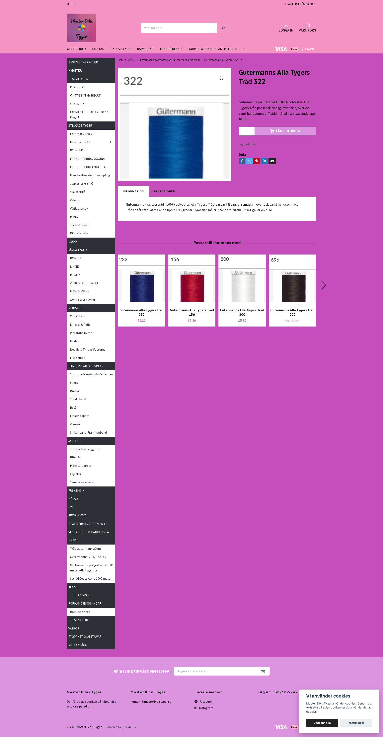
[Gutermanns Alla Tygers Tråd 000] (292, 280)
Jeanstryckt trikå (82, 183)
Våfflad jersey (79, 208)
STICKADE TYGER (80, 125)
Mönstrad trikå (80, 142)
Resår (74, 407)
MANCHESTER (80, 291)
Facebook (205, 701)
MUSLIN (75, 275)
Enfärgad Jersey (81, 134)
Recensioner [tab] (164, 191)
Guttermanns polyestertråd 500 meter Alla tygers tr (92, 567)
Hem (120, 60)
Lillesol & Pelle (80, 325)
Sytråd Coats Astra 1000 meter (91, 578)
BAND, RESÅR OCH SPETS (85, 366)
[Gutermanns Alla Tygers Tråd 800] (242, 280)
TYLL (71, 507)
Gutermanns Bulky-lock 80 (88, 557)
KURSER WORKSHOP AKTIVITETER (213, 49)
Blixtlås (75, 457)
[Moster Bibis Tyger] (81, 28)
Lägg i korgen (288, 131)
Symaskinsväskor (81, 482)
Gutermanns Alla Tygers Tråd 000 (292, 312)
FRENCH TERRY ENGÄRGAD (88, 167)
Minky (74, 217)
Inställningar (356, 722)
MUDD (72, 242)
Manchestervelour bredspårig (90, 175)
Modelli (75, 341)
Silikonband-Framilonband (88, 432)
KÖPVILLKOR (122, 49)
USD (70, 4)
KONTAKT (99, 49)
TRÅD (72, 540)
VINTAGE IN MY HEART (85, 95)
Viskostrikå (77, 192)
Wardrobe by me (81, 333)
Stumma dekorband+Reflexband (92, 374)
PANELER (76, 150)
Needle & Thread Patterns (87, 349)
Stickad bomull (80, 225)
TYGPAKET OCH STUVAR (85, 636)
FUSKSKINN (76, 490)
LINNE (74, 266)
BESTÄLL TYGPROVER (83, 62)
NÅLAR (73, 499)
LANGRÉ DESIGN (171, 49)
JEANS (72, 587)
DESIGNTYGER (78, 79)
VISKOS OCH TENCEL (84, 283)
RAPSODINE (145, 49)
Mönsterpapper (80, 466)
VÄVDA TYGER (77, 250)
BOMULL (76, 258)
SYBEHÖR (75, 441)
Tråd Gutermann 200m (85, 549)
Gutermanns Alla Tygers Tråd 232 (141, 312)
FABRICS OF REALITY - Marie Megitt (89, 114)
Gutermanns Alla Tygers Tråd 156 (192, 312)
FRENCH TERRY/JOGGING (87, 159)
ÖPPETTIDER (76, 49)
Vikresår (75, 424)
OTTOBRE (77, 316)
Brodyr (74, 391)
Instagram (205, 708)
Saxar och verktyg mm (85, 449)
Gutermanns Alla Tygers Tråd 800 (242, 312)
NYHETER (75, 70)
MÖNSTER (75, 308)
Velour (74, 200)
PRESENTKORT (79, 620)
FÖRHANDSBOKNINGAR (84, 603)
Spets (74, 383)
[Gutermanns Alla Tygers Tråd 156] (191, 280)
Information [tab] (133, 191)
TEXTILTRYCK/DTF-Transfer (87, 524)
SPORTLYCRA (77, 515)
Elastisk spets (79, 416)
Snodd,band (78, 399)
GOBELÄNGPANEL (80, 595)
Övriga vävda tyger (82, 300)
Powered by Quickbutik (121, 727)
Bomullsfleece (80, 612)
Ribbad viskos (79, 233)
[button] (242, 50)
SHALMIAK (77, 104)
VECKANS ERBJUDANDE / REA (88, 532)
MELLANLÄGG (77, 645)
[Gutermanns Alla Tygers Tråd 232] (141, 280)
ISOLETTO (77, 87)
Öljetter (75, 474)
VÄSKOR (73, 628)
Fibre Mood (77, 358)
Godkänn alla (322, 722)
